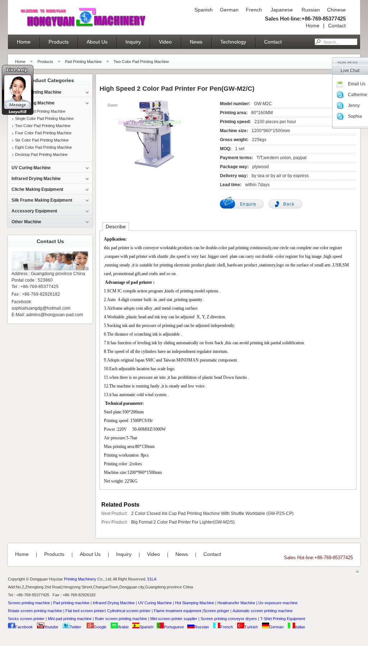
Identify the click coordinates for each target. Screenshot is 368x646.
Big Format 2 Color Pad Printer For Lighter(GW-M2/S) (183, 522)
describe (116, 226)
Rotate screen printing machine (35, 611)
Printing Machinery (80, 579)
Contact (337, 25)
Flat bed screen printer (85, 611)
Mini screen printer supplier (173, 618)
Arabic (123, 627)
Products (59, 42)
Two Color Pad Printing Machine (141, 61)
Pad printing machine (71, 603)
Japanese (281, 10)
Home (312, 25)
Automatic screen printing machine (263, 611)
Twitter (75, 627)
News (196, 42)
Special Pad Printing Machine (40, 111)
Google (100, 627)
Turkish (251, 627)
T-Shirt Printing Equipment (282, 618)
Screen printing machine (29, 603)
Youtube (51, 627)
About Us (97, 42)
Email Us (356, 83)
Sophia (355, 116)
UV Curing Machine (155, 603)
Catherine (357, 94)
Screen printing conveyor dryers (229, 618)
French (254, 10)
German (229, 10)
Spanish (203, 10)
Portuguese (174, 627)
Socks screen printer (26, 618)
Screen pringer (216, 611)
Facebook (24, 627)
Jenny (354, 105)
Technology (233, 42)
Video (165, 42)
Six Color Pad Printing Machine (42, 140)
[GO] (317, 41)
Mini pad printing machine (70, 618)
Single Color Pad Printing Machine (44, 118)
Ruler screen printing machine (121, 618)
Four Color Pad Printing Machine (43, 133)
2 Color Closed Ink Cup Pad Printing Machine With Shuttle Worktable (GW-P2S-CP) (212, 513)
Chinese (336, 10)
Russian (310, 10)
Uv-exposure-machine (278, 603)
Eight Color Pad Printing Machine (43, 147)
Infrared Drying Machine (114, 603)
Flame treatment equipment (177, 611)
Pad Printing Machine (83, 61)
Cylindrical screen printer (129, 611)
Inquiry (133, 42)
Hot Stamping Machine (194, 603)
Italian (300, 627)
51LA (151, 579)
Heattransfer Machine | (237, 603)
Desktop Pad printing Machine (41, 154)
